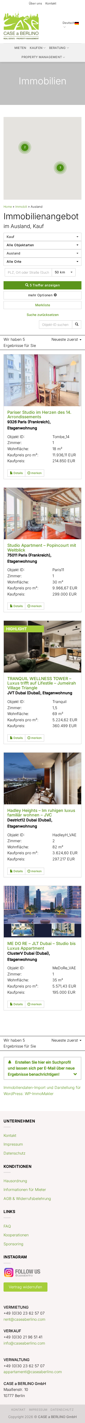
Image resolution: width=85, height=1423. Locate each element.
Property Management (41, 57)
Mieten (20, 48)
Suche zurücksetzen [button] (43, 315)
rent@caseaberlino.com (24, 1319)
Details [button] (18, 473)
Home (8, 206)
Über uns (35, 3)
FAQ (7, 1226)
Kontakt (50, 3)
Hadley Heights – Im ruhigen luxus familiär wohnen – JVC (41, 812)
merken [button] (36, 473)
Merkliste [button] (42, 305)
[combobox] (42, 237)
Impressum (13, 1144)
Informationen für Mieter (25, 1189)
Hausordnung (15, 1180)
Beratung (57, 48)
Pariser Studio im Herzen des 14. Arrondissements (39, 414)
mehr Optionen (41, 295)
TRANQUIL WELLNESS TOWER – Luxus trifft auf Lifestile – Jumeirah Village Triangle (41, 683)
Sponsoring (13, 1244)
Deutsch (69, 23)
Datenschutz (15, 1153)
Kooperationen (16, 1235)
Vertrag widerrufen (25, 1287)
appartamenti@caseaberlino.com (33, 1371)
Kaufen (36, 48)
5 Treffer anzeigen (44, 285)
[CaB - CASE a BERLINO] (22, 25)
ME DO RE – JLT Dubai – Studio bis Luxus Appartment (41, 945)
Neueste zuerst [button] (65, 339)
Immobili (21, 206)
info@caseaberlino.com (24, 1343)
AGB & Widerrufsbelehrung (27, 1198)
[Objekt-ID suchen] (76, 324)
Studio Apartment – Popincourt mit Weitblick (41, 547)
